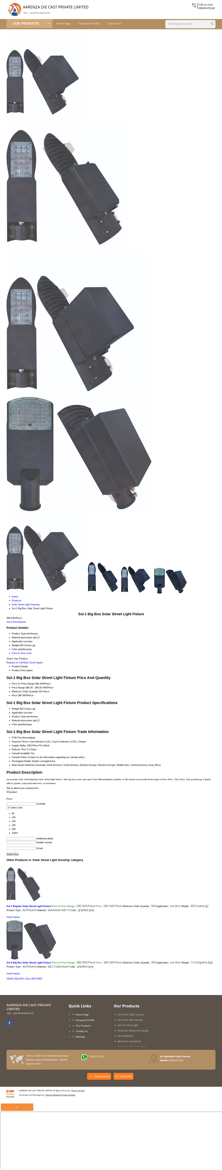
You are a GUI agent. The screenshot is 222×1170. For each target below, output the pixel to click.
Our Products (26, 23)
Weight (15, 708)
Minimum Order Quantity (25, 691)
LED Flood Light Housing (130, 1019)
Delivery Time (19, 749)
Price (14, 695)
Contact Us (114, 23)
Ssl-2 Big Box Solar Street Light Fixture (29, 962)
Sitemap (80, 1036)
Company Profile (89, 23)
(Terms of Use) (78, 1090)
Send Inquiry (36, 662)
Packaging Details (21, 761)
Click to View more (22, 653)
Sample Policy (19, 757)
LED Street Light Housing (130, 1014)
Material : (53, 910)
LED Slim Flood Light (128, 1025)
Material (16, 720)
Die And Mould (125, 1035)
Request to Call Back (18, 662)
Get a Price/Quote (16, 621)
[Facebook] (9, 1024)
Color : (82, 910)
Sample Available (21, 753)
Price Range (18, 687)
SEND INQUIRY (15, 978)
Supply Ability (19, 745)
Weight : (194, 906)
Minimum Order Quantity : (139, 906)
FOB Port (17, 737)
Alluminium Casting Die (129, 1041)
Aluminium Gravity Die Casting (133, 1030)
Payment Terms (20, 741)
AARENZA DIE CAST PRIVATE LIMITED (56, 9)
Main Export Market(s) (24, 765)
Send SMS (126, 1076)
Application (17, 712)
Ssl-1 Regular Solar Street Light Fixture (29, 906)
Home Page (63, 23)
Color (14, 724)
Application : (169, 906)
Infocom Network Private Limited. (60, 1095)
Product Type (19, 716)
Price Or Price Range (23, 683)
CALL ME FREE (33, 978)
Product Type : (22, 910)
